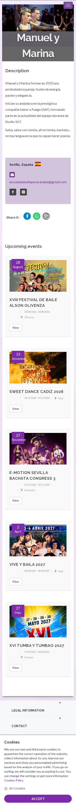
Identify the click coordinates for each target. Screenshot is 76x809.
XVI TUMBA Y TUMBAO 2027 (37, 645)
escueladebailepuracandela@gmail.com (38, 182)
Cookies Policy (13, 780)
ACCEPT (38, 799)
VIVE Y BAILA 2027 (27, 564)
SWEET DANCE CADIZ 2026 (37, 391)
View (15, 327)
